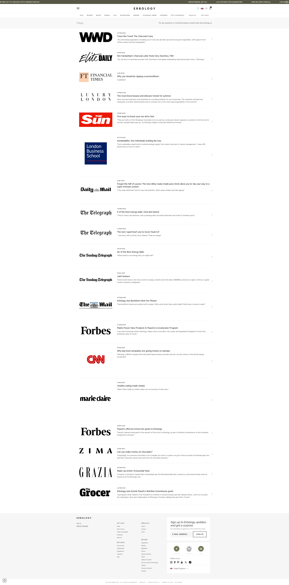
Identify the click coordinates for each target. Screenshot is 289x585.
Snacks (143, 565)
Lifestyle (119, 554)
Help (118, 526)
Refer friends (82, 526)
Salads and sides (146, 559)
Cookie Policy (154, 582)
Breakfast (144, 548)
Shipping (119, 535)
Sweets (143, 571)
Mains (143, 557)
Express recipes (146, 554)
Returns (119, 537)
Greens (136, 15)
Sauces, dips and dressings (149, 562)
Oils (115, 15)
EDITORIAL (205, 15)
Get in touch (121, 529)
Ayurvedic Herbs (150, 15)
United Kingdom (179, 568)
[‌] (206, 8)
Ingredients (120, 551)
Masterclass (120, 548)
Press (143, 532)
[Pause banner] (287, 2)
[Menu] (78, 8)
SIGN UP (200, 534)
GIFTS (79, 523)
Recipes (144, 539)
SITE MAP (178, 582)
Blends (90, 15)
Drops (98, 15)
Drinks (107, 15)
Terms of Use (167, 582)
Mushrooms (125, 15)
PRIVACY (143, 582)
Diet (118, 557)
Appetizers (144, 543)
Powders (163, 15)
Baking (143, 545)
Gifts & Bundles (177, 15)
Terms (192, 529)
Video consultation (122, 532)
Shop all (192, 15)
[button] (4, 580)
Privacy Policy (201, 529)
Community (120, 545)
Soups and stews (146, 568)
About (143, 526)
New (82, 15)
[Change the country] (202, 8)
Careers (143, 529)
